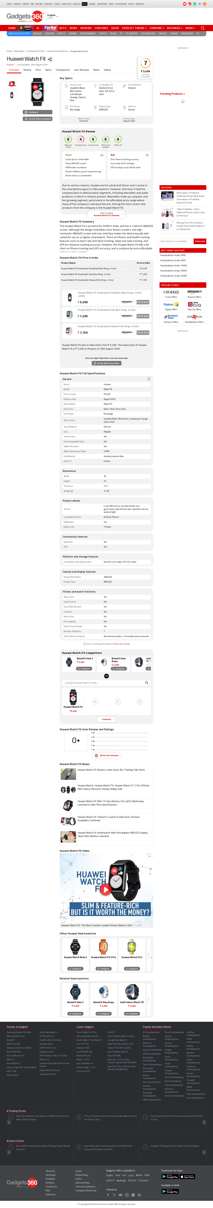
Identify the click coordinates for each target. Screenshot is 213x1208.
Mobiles (37, 34)
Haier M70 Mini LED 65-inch (120, 1044)
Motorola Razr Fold (15, 1036)
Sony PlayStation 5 (48, 1032)
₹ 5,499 (145, 71)
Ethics (78, 1179)
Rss (139, 1194)
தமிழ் (131, 1175)
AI (38, 28)
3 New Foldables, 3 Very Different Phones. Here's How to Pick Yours (191, 212)
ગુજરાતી (110, 1181)
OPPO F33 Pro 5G (48, 1048)
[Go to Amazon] (70, 297)
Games (92, 4)
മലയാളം (121, 1181)
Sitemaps (51, 1175)
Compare (156, 28)
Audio (113, 34)
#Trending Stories (16, 1111)
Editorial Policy (82, 1183)
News (73, 28)
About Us (50, 1171)
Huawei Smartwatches (57, 51)
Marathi (140, 4)
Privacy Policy (81, 1175)
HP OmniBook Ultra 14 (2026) (53, 1056)
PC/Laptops (132, 34)
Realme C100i (82, 1048)
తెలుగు (139, 1175)
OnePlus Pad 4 (46, 1044)
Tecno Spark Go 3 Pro (86, 1032)
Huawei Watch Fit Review (106, 214)
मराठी (147, 1175)
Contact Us (51, 1187)
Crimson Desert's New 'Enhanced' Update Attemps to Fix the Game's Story (110, 1118)
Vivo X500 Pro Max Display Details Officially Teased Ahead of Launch (43, 1148)
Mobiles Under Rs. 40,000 (19, 1048)
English (109, 1175)
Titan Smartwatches (196, 1094)
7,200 (83, 316)
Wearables (187, 34)
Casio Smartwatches (152, 1065)
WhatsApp (133, 1194)
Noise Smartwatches (174, 1096)
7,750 (83, 333)
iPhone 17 (44, 1060)
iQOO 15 (11, 1060)
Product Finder (133, 28)
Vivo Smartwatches (196, 1098)
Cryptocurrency (47, 1052)
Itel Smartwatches (173, 1081)
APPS (111, 4)
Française (143, 1181)
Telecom (49, 34)
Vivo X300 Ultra (14, 1052)
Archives (50, 1183)
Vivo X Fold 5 (13, 1075)
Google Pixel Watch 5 (117, 1040)
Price (38, 70)
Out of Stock (143, 302)
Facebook (108, 1194)
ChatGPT (11, 1040)
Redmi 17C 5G (83, 1060)
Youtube (121, 1194)
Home (12, 28)
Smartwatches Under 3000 (173, 255)
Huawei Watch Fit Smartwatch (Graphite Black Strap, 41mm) (110, 293)
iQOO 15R (11, 1071)
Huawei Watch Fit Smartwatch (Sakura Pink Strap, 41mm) (108, 326)
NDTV (9, 4)
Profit (26, 4)
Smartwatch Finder (36, 51)
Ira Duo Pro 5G (83, 1071)
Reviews (86, 28)
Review (27, 70)
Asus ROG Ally (114, 1056)
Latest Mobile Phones (50, 1070)
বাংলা (124, 1175)
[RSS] (204, 4)
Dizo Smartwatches (152, 1082)
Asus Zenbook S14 (15, 1056)
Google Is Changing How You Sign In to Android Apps (175, 1146)
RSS (48, 1191)
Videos (107, 70)
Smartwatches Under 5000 (173, 260)
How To (61, 34)
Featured (166, 187)
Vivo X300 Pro (13, 1063)
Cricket (48, 4)
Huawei (10, 65)
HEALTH (76, 4)
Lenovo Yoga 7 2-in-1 (86, 1067)
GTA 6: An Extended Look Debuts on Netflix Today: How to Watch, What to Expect (42, 1118)
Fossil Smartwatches (174, 1032)
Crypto (103, 34)
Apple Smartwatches (152, 1050)
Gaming (73, 34)
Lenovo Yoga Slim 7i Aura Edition (22, 1067)
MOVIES (39, 4)
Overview (14, 70)
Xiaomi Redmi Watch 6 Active (121, 1036)
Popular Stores (170, 285)
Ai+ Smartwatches (151, 1032)
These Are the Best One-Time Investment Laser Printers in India (177, 1118)
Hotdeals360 (148, 34)
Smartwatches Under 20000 (173, 271)
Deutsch (132, 1181)
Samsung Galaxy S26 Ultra (19, 1032)
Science (174, 34)
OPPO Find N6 (13, 1044)
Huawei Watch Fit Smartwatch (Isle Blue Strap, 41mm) (106, 310)
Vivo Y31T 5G (82, 1044)
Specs (48, 70)
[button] (148, 663)
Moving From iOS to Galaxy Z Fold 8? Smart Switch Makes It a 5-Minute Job (190, 226)
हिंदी (32, 4)
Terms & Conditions (85, 1187)
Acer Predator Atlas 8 (117, 1052)
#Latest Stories (15, 1141)
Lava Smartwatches (174, 1085)
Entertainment (88, 34)
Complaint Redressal (85, 1191)
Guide (115, 28)
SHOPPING (102, 4)
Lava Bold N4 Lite (84, 1052)
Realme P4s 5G (83, 1056)
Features (101, 28)
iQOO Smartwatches (174, 1077)
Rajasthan (121, 4)
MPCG (131, 4)
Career (78, 1171)
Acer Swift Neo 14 (84, 1063)
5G (197, 34)
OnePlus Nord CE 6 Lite (50, 1040)
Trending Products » (172, 94)
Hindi (117, 1175)
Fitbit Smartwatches (152, 1100)
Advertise (51, 1195)
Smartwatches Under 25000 (173, 276)
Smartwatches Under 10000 (173, 266)
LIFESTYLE (66, 4)
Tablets (163, 34)
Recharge (173, 28)
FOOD (57, 4)
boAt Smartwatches (152, 1054)
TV (121, 34)
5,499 (83, 302)
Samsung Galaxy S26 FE (87, 1036)
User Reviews (81, 70)
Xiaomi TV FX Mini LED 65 (119, 1048)
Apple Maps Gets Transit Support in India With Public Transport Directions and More (108, 1148)
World (17, 4)
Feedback (50, 1179)
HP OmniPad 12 (47, 1036)
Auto (63, 28)
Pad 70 (111, 1032)
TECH (84, 4)
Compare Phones (48, 1074)
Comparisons (63, 70)
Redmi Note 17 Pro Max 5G (89, 1040)
